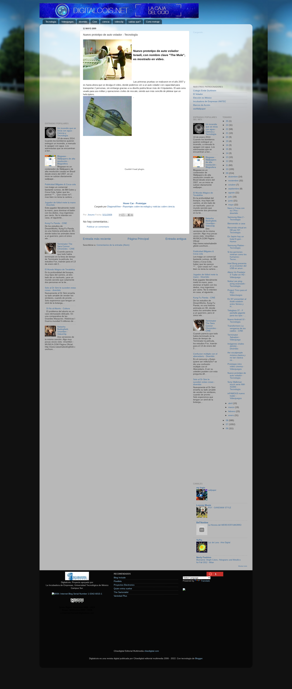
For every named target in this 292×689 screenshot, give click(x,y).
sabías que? (135, 21)
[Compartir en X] (126, 214)
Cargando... (199, 32)
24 (227, 125)
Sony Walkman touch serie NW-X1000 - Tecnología (236, 386)
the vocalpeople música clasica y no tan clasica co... (236, 356)
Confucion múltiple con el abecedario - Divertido (205, 355)
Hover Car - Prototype (134, 203)
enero (231, 415)
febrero (232, 411)
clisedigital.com (151, 651)
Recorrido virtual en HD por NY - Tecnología (237, 230)
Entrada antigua (175, 238)
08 (227, 420)
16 (227, 145)
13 (227, 157)
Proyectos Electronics (124, 585)
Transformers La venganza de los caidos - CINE (237, 328)
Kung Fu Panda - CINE (56, 223)
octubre (232, 185)
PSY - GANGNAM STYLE (219, 507)
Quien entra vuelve (123, 588)
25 (227, 121)
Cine (94, 21)
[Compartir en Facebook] (128, 214)
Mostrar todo (242, 566)
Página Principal (138, 238)
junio (230, 201)
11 (227, 165)
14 (227, 153)
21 (227, 133)
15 (227, 149)
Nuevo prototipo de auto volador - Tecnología (237, 375)
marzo (231, 407)
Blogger (198, 658)
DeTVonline (202, 522)
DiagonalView (114, 206)
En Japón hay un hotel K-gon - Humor (236, 239)
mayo (231, 205)
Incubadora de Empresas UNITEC (209, 101)
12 (227, 161)
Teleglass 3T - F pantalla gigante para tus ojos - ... (237, 312)
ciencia (105, 21)
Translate (205, 581)
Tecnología (50, 21)
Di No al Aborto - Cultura (58, 308)
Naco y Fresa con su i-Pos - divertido (236, 210)
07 (227, 424)
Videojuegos (67, 21)
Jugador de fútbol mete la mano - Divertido (205, 275)
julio (230, 197)
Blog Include (120, 578)
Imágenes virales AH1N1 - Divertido (236, 346)
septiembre (234, 189)
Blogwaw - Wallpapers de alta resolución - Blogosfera (66, 160)
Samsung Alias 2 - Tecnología (236, 218)
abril (230, 403)
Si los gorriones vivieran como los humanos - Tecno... (237, 256)
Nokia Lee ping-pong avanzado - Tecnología (237, 283)
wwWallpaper (199, 109)
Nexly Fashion (203, 557)
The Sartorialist (121, 592)
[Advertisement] (60, 72)
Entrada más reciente (97, 238)
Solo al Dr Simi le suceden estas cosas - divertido (60, 289)
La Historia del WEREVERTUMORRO (224, 525)
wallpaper (212, 490)
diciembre (233, 177)
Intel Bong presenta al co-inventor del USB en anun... (237, 265)
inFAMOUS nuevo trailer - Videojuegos (236, 395)
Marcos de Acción (201, 105)
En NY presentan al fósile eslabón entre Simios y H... (237, 303)
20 (227, 137)
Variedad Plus (120, 596)
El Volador (198, 94)
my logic (200, 488)
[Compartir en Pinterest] (131, 214)
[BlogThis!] (123, 214)
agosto (231, 193)
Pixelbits (118, 581)
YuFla (199, 540)
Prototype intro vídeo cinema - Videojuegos (236, 366)
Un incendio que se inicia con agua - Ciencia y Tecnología (212, 129)
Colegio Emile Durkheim (204, 91)
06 (227, 428)
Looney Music (203, 505)
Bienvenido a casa (236, 223)
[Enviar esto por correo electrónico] (120, 214)
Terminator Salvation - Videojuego (234, 337)
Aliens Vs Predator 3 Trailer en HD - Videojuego (237, 274)
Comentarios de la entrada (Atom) (113, 245)
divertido (83, 21)
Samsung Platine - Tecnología (236, 246)
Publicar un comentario (98, 227)
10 (227, 169)
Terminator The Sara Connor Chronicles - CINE (66, 246)
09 (227, 173)
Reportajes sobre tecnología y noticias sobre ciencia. (149, 206)
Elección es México (202, 98)
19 (227, 141)
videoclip (119, 21)
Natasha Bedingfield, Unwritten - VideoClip (63, 330)
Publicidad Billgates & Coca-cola (60, 184)
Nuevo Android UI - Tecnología (237, 320)
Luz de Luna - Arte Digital (219, 542)
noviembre (233, 180)
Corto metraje (153, 21)
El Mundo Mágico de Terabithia (60, 269)
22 (227, 129)
